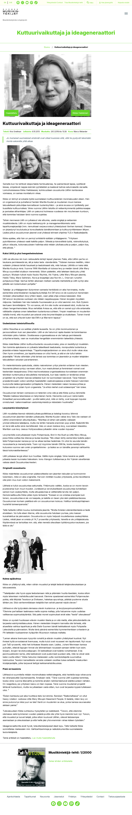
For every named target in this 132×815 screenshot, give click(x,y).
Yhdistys (72, 796)
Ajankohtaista (13, 796)
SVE (10, 2)
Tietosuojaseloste (116, 796)
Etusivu (47, 47)
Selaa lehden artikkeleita (60, 761)
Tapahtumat (30, 796)
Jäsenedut (59, 796)
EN (5, 2)
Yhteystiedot (52, 2)
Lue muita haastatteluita (43, 738)
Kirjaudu (123, 2)
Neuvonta (45, 796)
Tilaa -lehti (73, 2)
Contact (60, 2)
